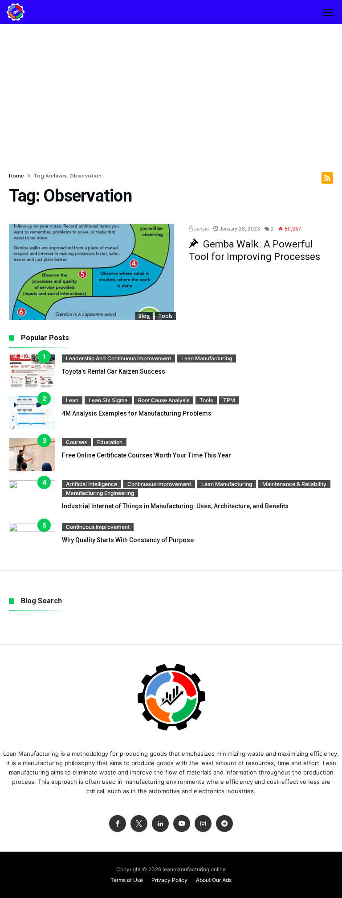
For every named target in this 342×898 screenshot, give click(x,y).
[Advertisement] (171, 91)
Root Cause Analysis (163, 400)
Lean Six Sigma (108, 400)
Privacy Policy (169, 880)
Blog (144, 316)
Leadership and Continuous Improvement (118, 358)
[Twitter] (138, 823)
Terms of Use (126, 880)
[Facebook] (117, 823)
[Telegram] (224, 823)
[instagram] (203, 823)
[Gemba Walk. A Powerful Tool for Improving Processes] (92, 272)
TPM (229, 400)
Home (16, 175)
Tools (165, 316)
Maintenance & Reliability (294, 484)
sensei (201, 229)
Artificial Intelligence (91, 484)
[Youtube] (181, 823)
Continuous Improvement (159, 484)
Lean (72, 400)
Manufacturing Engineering (100, 493)
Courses (76, 442)
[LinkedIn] (160, 823)
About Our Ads (214, 880)
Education (109, 442)
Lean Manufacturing (206, 358)
